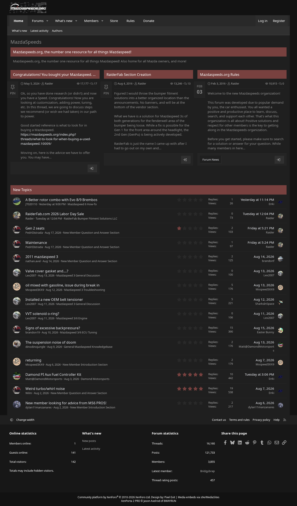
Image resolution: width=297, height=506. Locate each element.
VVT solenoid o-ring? (42, 313)
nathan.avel (33, 261)
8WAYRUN (170, 501)
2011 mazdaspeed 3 (41, 256)
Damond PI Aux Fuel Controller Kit (53, 374)
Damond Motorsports (95, 379)
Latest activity (39, 31)
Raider (49, 83)
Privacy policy (261, 420)
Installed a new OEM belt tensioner (54, 299)
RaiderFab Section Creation (129, 74)
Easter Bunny (265, 332)
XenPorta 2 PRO (130, 501)
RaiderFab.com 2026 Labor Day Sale (54, 213)
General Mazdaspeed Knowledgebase (88, 347)
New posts (89, 441)
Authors (57, 31)
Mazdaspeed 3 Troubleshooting (84, 290)
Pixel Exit (169, 497)
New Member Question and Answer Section (91, 233)
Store (114, 20)
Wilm (28, 393)
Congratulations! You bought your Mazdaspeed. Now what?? (63, 74)
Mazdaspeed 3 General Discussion (78, 275)
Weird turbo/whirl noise (45, 388)
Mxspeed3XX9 (34, 290)
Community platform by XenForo (114, 497)
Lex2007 (30, 275)
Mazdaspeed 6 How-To (82, 204)
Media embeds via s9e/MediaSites (198, 497)
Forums (37, 20)
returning (33, 360)
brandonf (268, 261)
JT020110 (31, 204)
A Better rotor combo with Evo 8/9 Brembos (61, 199)
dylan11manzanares (38, 407)
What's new (63, 20)
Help (277, 420)
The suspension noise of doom (50, 342)
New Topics (22, 189)
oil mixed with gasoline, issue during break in (62, 285)
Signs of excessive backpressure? (52, 328)
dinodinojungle (35, 347)
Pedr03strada (34, 233)
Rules (131, 20)
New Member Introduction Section (85, 364)
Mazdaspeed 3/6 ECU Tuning (78, 332)
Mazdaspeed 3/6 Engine (71, 318)
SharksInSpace (264, 304)
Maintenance (36, 242)
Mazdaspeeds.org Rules (219, 74)
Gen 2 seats (35, 228)
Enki (271, 204)
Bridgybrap (207, 471)
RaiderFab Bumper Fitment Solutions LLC (90, 218)
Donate (148, 20)
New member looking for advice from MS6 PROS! (65, 403)
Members (91, 20)
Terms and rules (239, 420)
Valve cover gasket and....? (46, 271)
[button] (47, 20)
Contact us (219, 420)
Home (18, 20)
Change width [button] (25, 420)
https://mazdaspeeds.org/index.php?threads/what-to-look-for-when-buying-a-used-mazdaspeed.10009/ (56, 139)
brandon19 (32, 332)
